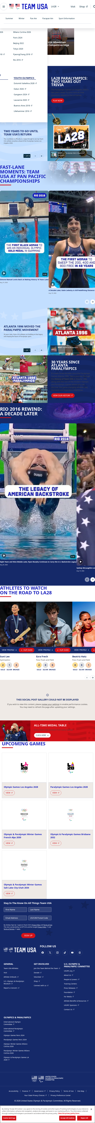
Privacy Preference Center (61, 1095)
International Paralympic (17, 1029)
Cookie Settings (9, 1118)
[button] (71, 154)
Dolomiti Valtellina (26, 83)
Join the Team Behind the (47, 968)
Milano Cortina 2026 (22, 32)
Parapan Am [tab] (47, 18)
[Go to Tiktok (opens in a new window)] (65, 952)
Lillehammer (23, 111)
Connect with (41, 985)
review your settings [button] (50, 704)
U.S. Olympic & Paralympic (16, 982)
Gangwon (22, 94)
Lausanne (22, 100)
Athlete (11, 977)
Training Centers (70, 984)
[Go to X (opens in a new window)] (50, 952)
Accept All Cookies (67, 1118)
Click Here (41, 735)
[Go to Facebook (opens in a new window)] (42, 952)
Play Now (57, 100)
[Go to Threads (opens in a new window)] (79, 952)
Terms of (10, 929)
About (68, 975)
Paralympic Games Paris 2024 (15, 1039)
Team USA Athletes (11, 968)
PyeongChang (23, 54)
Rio (18, 60)
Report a (11, 988)
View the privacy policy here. (69, 1113)
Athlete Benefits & (76, 1001)
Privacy (43, 927)
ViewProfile (8, 650)
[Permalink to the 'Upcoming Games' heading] (47, 743)
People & (71, 979)
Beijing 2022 (18, 43)
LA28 (53, 6)
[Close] (91, 1109)
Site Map (80, 1091)
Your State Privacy (35, 1095)
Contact (69, 1009)
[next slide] (41, 156)
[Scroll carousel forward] (92, 302)
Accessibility (13, 1091)
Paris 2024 (17, 37)
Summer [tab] (9, 18)
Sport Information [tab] (67, 18)
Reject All (84, 1118)
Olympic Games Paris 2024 (14, 1035)
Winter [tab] (22, 18)
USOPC (71, 1005)
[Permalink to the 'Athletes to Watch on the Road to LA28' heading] (53, 592)
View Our (64, 395)
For (69, 996)
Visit (73, 6)
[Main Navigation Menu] (3, 6)
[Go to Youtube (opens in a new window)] (72, 952)
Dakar (21, 89)
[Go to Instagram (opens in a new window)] (57, 952)
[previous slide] (35, 156)
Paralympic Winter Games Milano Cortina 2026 (17, 1052)
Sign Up (28, 935)
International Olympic (17, 1023)
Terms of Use (68, 1091)
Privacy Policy (36, 925)
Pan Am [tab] (33, 18)
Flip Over (28, 650)
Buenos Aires (24, 105)
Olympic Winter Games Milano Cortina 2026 (15, 1045)
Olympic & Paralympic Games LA (16, 1058)
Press (71, 988)
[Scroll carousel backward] (87, 302)
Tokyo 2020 (18, 49)
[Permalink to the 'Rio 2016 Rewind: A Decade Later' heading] (39, 413)
